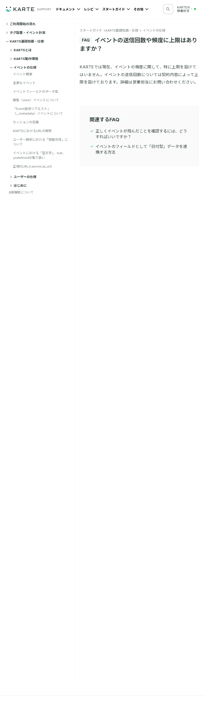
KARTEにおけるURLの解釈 (32, 131)
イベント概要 (22, 74)
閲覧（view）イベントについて (36, 100)
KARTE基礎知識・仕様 (27, 41)
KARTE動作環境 (26, 59)
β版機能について (21, 192)
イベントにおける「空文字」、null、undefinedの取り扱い (39, 155)
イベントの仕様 (25, 67)
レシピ (89, 9)
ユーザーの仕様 (25, 177)
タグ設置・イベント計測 (27, 33)
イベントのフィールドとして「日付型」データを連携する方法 (141, 149)
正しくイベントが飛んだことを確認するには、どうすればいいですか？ (141, 134)
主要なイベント (24, 83)
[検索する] (168, 9)
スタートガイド (114, 9)
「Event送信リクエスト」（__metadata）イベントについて (38, 111)
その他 (139, 9)
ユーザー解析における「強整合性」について (40, 141)
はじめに (20, 185)
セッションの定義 (26, 122)
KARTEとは (23, 50)
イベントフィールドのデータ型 (35, 91)
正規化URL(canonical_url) (32, 166)
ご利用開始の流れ (23, 24)
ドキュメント (66, 9)
